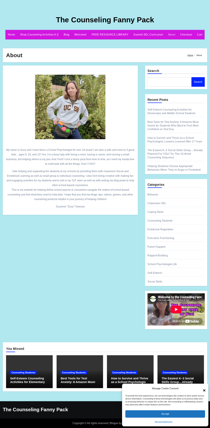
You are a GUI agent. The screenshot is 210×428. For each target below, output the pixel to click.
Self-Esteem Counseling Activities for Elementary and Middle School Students (27, 384)
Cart (199, 34)
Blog (66, 34)
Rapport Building (157, 255)
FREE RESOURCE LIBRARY (110, 34)
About (171, 34)
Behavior (152, 194)
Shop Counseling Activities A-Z (39, 34)
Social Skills (154, 281)
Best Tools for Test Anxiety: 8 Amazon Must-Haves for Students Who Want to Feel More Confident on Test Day (173, 126)
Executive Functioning (160, 238)
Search (153, 71)
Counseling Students (160, 220)
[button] (202, 388)
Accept (165, 413)
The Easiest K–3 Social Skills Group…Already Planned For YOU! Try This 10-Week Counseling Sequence (175, 154)
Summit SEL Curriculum (148, 34)
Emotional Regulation (160, 229)
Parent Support (156, 246)
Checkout (186, 34)
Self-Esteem (154, 272)
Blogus (114, 423)
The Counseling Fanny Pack (105, 20)
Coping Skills (155, 212)
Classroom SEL (156, 203)
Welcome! (80, 34)
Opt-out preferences (163, 422)
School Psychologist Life (162, 264)
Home (11, 34)
